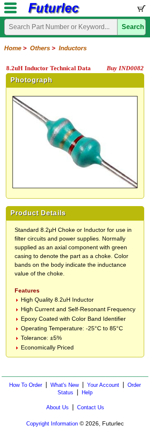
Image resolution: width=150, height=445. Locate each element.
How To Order (25, 385)
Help (87, 392)
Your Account (103, 385)
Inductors (73, 48)
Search (133, 26)
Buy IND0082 (125, 68)
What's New (64, 385)
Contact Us (90, 407)
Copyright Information (52, 423)
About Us (57, 407)
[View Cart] (141, 10)
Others (40, 48)
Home (12, 48)
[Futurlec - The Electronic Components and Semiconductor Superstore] (53, 12)
